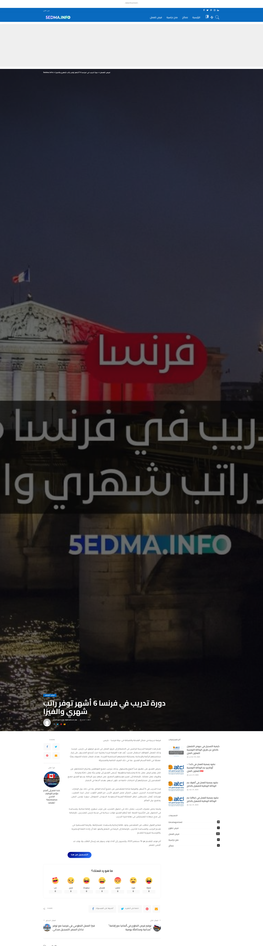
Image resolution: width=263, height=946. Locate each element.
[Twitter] (207, 10)
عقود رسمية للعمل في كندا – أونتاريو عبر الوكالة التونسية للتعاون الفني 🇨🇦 (201, 767)
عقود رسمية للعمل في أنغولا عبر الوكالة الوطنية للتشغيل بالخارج (202, 784)
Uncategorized (175, 822)
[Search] (217, 17)
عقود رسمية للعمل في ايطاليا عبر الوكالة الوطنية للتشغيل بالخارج (203, 799)
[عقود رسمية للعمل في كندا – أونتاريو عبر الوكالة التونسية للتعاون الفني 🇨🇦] (176, 769)
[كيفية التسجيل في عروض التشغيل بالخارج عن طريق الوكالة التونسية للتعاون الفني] (176, 751)
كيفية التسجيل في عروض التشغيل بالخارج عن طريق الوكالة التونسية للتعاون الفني (203, 749)
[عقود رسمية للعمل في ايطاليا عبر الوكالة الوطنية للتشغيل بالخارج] (176, 801)
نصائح (171, 846)
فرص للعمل (50, 695)
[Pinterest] (211, 10)
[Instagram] (214, 10)
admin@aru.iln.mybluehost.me (65, 720)
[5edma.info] (57, 17)
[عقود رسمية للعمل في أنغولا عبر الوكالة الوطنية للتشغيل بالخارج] (176, 786)
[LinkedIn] (218, 10)
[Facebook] (204, 10)
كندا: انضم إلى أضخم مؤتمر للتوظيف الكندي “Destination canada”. (51, 796)
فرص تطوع (173, 828)
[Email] (64, 724)
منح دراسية (173, 840)
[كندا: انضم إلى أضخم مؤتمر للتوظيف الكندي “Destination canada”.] (52, 779)
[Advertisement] (131, 45)
